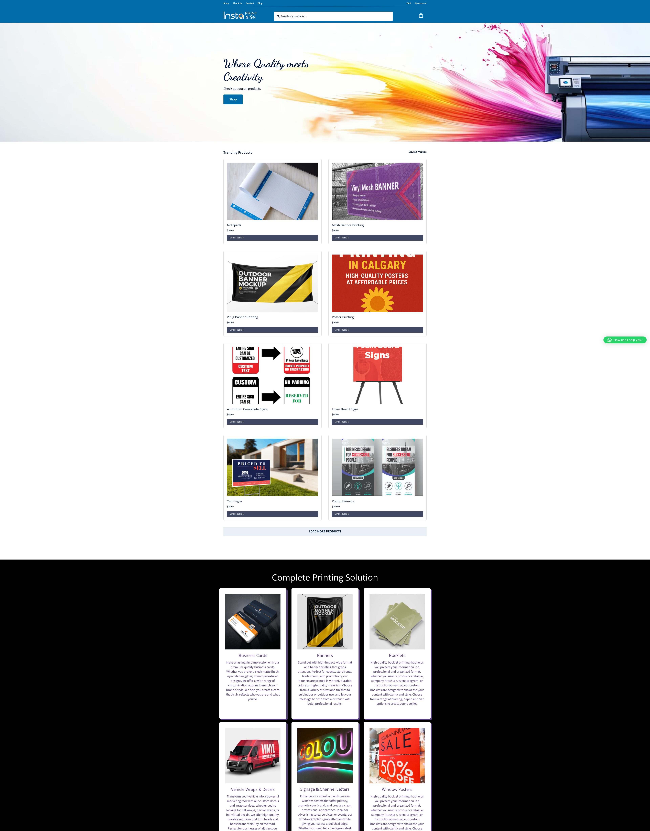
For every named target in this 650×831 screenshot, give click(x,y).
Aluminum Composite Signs (247, 409)
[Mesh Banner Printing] (377, 191)
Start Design (237, 237)
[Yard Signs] (272, 467)
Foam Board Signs (345, 409)
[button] (625, 339)
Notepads (234, 225)
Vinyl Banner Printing (242, 317)
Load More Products (325, 531)
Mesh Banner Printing (348, 225)
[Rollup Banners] (377, 467)
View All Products (418, 152)
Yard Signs (234, 501)
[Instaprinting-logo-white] (240, 13)
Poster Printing (343, 317)
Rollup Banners (343, 501)
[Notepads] (272, 191)
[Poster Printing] (377, 283)
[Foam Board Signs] (377, 375)
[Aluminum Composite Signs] (272, 375)
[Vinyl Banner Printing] (272, 283)
